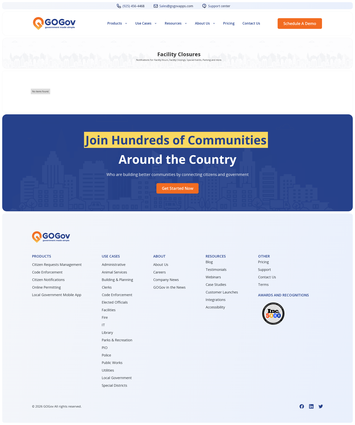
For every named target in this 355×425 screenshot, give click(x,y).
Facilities (109, 309)
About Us (160, 264)
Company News (166, 279)
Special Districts (114, 385)
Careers (159, 272)
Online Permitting (46, 287)
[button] (117, 23)
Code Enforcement (47, 272)
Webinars (213, 277)
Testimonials (216, 269)
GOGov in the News (169, 287)
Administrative (113, 264)
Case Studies (216, 284)
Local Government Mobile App (56, 294)
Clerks (107, 287)
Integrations (215, 299)
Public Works (112, 362)
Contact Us (251, 23)
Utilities (108, 370)
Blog (209, 261)
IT (103, 324)
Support (264, 269)
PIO (105, 347)
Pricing (228, 23)
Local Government (117, 377)
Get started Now (177, 188)
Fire (105, 317)
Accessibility (215, 307)
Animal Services (114, 272)
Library (107, 332)
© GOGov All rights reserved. (57, 406)
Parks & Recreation (117, 340)
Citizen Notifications (48, 279)
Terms (263, 284)
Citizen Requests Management (57, 264)
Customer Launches (222, 292)
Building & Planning (117, 279)
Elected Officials (115, 302)
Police (106, 355)
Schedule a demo (299, 23)
